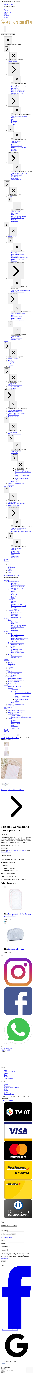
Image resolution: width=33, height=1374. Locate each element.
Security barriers (12, 388)
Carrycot (13, 549)
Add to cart (4, 848)
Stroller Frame (15, 557)
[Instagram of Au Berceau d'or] (18, 986)
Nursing (10, 321)
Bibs (12, 315)
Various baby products (12, 738)
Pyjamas (13, 219)
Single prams (14, 556)
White (13, 124)
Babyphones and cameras (15, 385)
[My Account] (5, 27)
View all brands (8, 1078)
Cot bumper (14, 176)
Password (4, 1230)
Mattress (13, 149)
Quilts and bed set (16, 179)
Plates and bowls (16, 318)
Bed (12, 144)
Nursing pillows (15, 339)
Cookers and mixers (16, 317)
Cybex (6, 1073)
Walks (6, 488)
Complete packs (15, 551)
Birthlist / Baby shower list (11, 1087)
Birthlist (6, 15)
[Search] (18, 735)
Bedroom (7, 46)
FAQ (5, 9)
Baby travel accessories (14, 434)
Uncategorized (8, 486)
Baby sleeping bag (16, 175)
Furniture (10, 126)
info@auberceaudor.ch (7, 1048)
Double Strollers (15, 553)
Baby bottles (14, 256)
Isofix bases (14, 481)
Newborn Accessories (17, 93)
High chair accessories (17, 292)
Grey (12, 119)
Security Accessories (13, 386)
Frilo (5, 1075)
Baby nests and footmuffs (15, 505)
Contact (6, 17)
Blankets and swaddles (17, 91)
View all (13, 61)
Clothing (7, 181)
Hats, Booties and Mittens (18, 216)
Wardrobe (14, 151)
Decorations (14, 88)
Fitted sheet (14, 178)
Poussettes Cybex (9, 1094)
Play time (7, 343)
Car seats (10, 435)
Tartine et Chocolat (6, 852)
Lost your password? (6, 1237)
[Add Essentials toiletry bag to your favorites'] (5, 923)
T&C (5, 14)
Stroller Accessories (13, 507)
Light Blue (14, 121)
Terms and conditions (7, 1100)
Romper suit (14, 221)
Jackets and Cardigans (17, 218)
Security (7, 368)
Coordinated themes (13, 95)
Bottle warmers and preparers (19, 257)
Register (3, 1261)
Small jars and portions (17, 320)
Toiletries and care (9, 390)
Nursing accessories (16, 338)
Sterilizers (14, 261)
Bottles (10, 238)
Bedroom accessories (14, 63)
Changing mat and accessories (16, 413)
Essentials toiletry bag (16, 949)
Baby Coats (14, 213)
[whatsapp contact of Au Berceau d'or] (18, 1044)
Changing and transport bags (16, 483)
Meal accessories (12, 293)
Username (4, 1243)
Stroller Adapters (16, 529)
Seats (12, 554)
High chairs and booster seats (16, 262)
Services (6, 561)
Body (12, 214)
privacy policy (5, 1258)
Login (2, 1372)
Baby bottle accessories (17, 254)
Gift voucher (7, 12)
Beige (13, 117)
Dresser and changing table (18, 147)
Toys (9, 366)
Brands (6, 559)
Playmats (10, 365)
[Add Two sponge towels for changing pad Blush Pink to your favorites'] (5, 887)
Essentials (7, 1086)
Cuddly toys (11, 362)
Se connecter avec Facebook (10, 1330)
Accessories (14, 453)
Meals (6, 223)
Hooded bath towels (13, 415)
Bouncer (10, 360)
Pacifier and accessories (17, 259)
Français (11, 575)
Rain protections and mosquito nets (21, 531)
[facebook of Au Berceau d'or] (18, 1015)
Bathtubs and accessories (15, 411)
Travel (6, 418)
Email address (5, 1246)
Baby (9, 198)
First (5, 1070)
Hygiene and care (13, 416)
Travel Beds (11, 485)
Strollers (10, 533)
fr (9, 4)
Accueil (3, 738)
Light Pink (14, 122)
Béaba (6, 1076)
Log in (13, 1234)
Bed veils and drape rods (18, 90)
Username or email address (9, 1225)
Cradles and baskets (16, 146)
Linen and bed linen (13, 152)
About (6, 11)
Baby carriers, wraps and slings (16, 503)
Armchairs (14, 142)
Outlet (6, 341)
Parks (9, 363)
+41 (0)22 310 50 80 (6, 1050)
